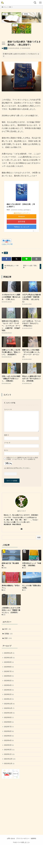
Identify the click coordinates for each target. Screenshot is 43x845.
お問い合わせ (11, 838)
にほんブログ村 (7, 244)
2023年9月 (9, 662)
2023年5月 (9, 680)
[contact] (21, 529)
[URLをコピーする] (36, 259)
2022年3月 (9, 745)
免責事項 (33, 838)
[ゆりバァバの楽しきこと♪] (2, 2)
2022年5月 (9, 736)
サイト (6, 450)
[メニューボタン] (40, 2)
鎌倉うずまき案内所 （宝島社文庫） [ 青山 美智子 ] (21, 205)
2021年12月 (9, 759)
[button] (6, 259)
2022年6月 (9, 731)
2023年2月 (9, 694)
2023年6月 (9, 676)
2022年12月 (9, 704)
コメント (8, 409)
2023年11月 (9, 653)
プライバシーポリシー (22, 838)
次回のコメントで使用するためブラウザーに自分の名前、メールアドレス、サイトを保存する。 (22, 458)
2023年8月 (9, 667)
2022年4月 (9, 740)
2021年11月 (9, 763)
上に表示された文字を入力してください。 (17, 468)
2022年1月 (9, 754)
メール (7, 442)
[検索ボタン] (35, 2)
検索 (38, 537)
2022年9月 (9, 717)
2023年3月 (9, 690)
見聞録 (8, 634)
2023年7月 (9, 671)
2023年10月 (9, 657)
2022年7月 (9, 727)
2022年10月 (9, 713)
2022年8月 (9, 722)
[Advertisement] (21, 803)
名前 (6, 435)
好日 (7, 629)
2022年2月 (9, 749)
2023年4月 (9, 685)
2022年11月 (9, 708)
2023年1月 (9, 699)
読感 (5, 48)
